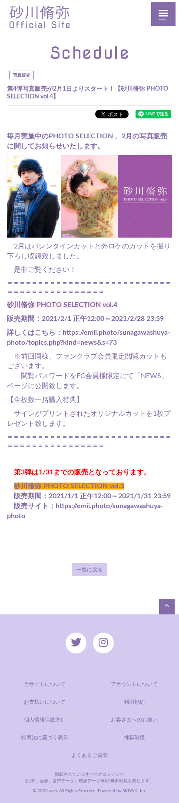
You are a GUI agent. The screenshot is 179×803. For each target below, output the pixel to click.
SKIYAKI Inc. (135, 791)
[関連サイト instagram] (103, 643)
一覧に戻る (89, 569)
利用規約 (134, 702)
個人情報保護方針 (45, 719)
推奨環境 (134, 737)
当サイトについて (45, 684)
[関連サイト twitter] (76, 643)
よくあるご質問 (89, 755)
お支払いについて (45, 702)
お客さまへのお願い (134, 719)
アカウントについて (134, 684)
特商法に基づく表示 (44, 737)
